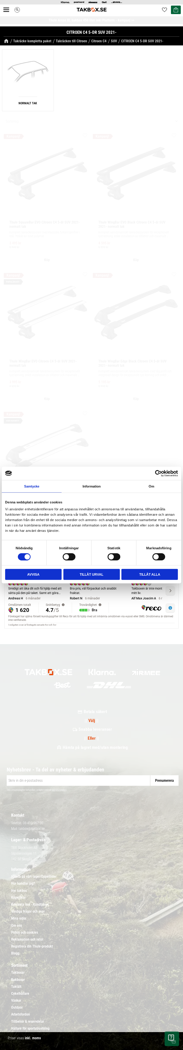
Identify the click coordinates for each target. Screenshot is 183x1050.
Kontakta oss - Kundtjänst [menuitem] (30, 905)
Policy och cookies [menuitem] (24, 933)
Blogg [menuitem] (15, 953)
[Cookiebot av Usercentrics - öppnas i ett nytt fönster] (158, 473)
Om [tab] (151, 486)
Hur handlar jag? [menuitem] (23, 884)
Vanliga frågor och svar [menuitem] (28, 911)
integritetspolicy (59, 789)
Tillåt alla (149, 574)
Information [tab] (92, 486)
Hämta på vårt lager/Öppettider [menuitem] (33, 877)
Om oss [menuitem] (16, 926)
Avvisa (33, 574)
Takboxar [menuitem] (18, 973)
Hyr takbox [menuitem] (19, 891)
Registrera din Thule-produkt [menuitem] (32, 946)
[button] (8, 14)
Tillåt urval (91, 574)
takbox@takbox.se (32, 828)
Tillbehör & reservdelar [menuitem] (27, 1022)
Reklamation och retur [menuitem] (27, 939)
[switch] (69, 556)
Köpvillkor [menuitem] (18, 898)
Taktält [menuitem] (16, 987)
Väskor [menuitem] (16, 1001)
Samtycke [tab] (31, 486)
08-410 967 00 (33, 823)
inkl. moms (33, 1038)
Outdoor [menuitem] (17, 1007)
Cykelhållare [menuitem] (20, 994)
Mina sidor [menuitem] (18, 918)
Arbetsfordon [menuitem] (20, 1014)
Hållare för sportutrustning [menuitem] (30, 1029)
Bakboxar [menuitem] (18, 980)
